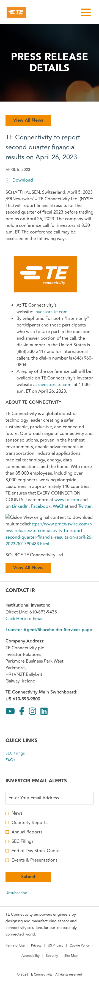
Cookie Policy (80, 946)
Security (52, 956)
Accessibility (30, 956)
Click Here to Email (24, 618)
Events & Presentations (34, 860)
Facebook (41, 506)
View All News (28, 120)
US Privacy (55, 946)
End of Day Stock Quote (36, 850)
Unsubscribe (16, 893)
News (17, 813)
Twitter (85, 506)
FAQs (17, 760)
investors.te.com (51, 312)
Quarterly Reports (30, 822)
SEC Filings (22, 753)
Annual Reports (27, 832)
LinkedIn (20, 506)
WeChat (60, 506)
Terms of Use (15, 946)
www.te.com (66, 499)
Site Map (71, 956)
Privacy (36, 946)
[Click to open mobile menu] (85, 12)
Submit (28, 876)
